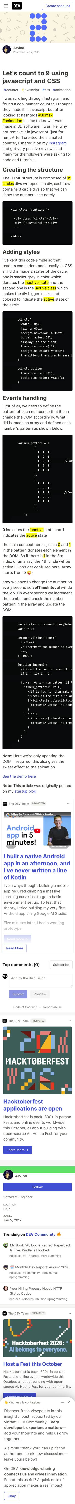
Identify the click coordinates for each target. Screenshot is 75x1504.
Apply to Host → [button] (19, 1397)
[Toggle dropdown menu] (68, 803)
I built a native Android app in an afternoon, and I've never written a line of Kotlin (37, 867)
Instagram (58, 143)
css (46, 90)
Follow (37, 1187)
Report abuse (52, 1007)
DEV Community (41, 1234)
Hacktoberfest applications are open (32, 1105)
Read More (14, 948)
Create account (57, 6)
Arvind (18, 48)
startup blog (25, 791)
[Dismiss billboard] (69, 1402)
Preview (40, 994)
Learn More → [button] (18, 1150)
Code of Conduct (25, 1007)
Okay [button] (12, 1496)
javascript (30, 90)
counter (11, 90)
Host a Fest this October (32, 1364)
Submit (18, 994)
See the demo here (19, 776)
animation (62, 90)
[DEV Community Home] (17, 6)
